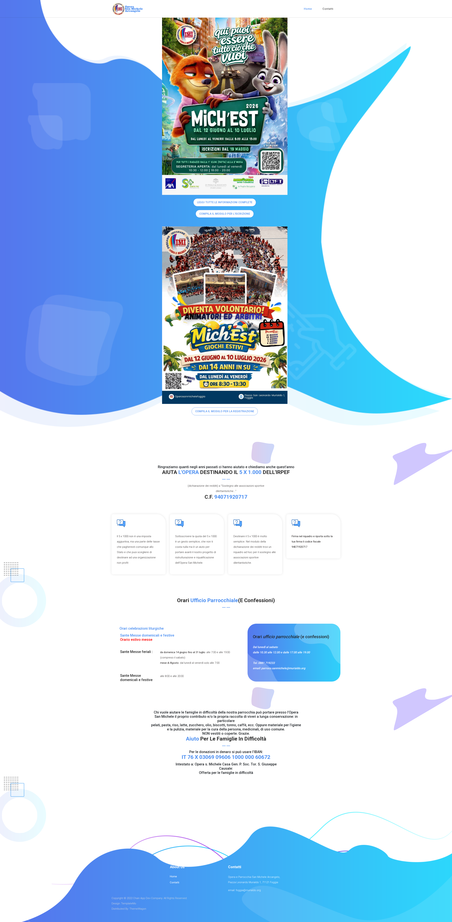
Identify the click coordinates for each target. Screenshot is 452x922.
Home (308, 8)
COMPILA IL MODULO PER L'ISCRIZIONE (224, 213)
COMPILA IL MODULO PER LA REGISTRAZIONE (224, 411)
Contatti (328, 8)
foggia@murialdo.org (248, 890)
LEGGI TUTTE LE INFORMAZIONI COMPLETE (224, 202)
